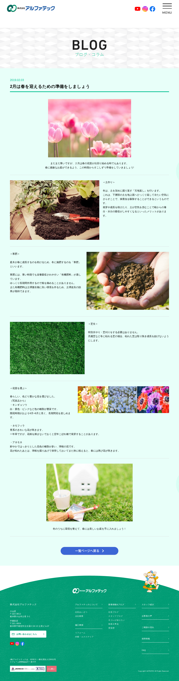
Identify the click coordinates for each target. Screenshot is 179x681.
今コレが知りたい (116, 620)
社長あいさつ (81, 612)
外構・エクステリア (84, 637)
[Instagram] (145, 9)
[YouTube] (137, 9)
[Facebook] (152, 9)
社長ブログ (113, 612)
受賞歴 (111, 628)
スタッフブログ (115, 616)
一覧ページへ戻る (89, 551)
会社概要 (79, 616)
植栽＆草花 (113, 624)
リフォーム (80, 633)
